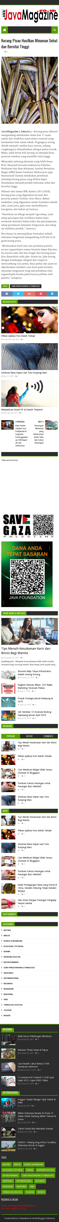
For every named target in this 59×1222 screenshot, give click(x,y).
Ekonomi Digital (12, 957)
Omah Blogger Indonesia (43, 1218)
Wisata (7, 1016)
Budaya (7, 952)
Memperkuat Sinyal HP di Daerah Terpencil (21, 409)
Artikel (7, 930)
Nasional (8, 994)
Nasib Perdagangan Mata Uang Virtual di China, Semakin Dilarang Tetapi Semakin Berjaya (37, 888)
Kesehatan (9, 989)
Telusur (7, 1010)
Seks (6, 1000)
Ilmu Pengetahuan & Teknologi (25, 286)
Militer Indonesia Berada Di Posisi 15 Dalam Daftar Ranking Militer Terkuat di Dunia (37, 1116)
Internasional (11, 978)
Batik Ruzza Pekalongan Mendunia (34, 1036)
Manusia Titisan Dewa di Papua (33, 1050)
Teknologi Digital (13, 1005)
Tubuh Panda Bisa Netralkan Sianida (35, 1128)
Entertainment (11, 962)
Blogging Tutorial (13, 946)
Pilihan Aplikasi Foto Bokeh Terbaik (18, 336)
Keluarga (8, 984)
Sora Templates (21, 1218)
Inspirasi (8, 973)
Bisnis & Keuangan (13, 941)
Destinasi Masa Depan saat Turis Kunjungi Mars (24, 372)
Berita (7, 936)
